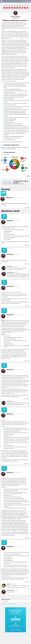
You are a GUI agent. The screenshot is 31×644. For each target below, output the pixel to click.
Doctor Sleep (9, 266)
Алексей (8, 584)
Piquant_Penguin (9, 197)
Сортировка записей (5, 599)
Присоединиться (15, 629)
